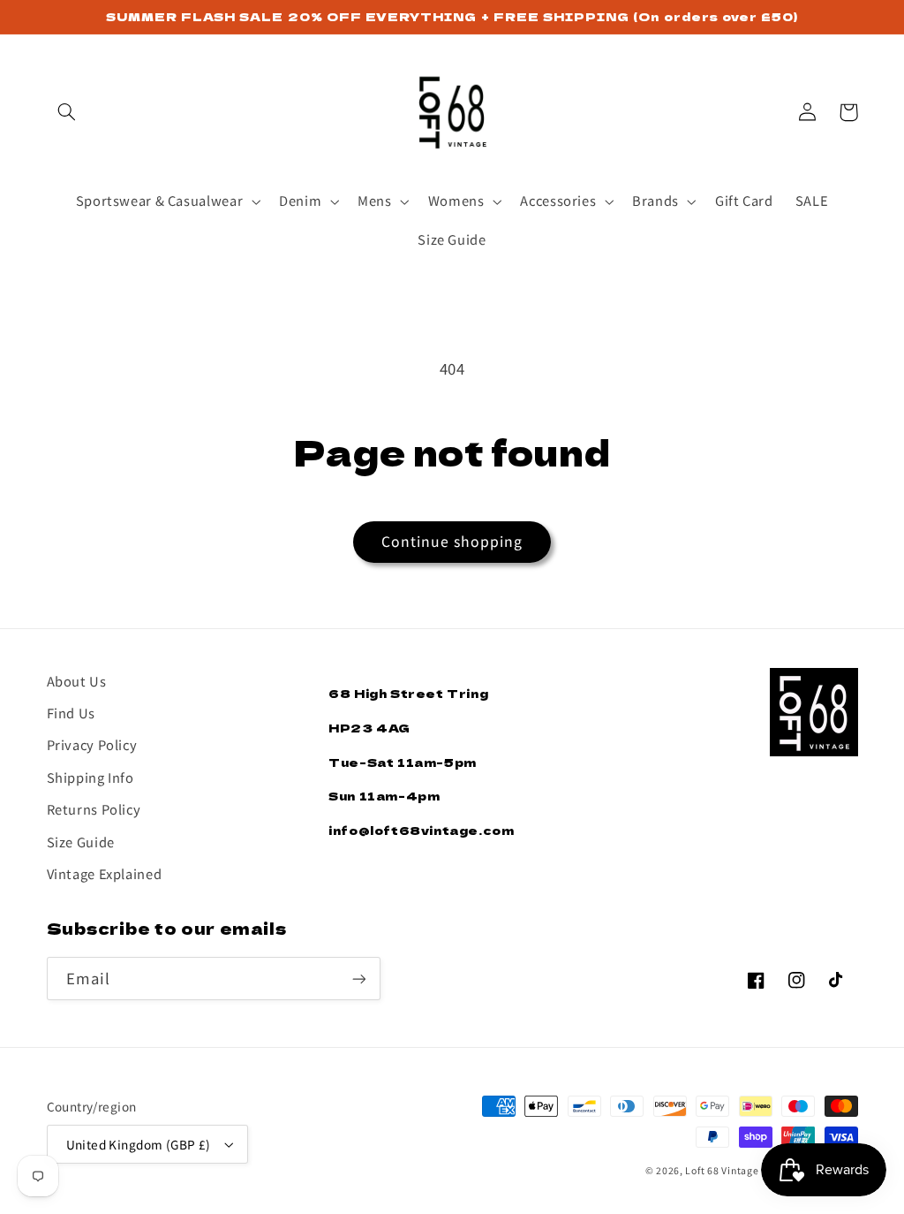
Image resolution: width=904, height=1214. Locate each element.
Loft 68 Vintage (721, 1170)
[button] (67, 112)
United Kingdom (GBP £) (138, 1144)
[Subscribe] (358, 978)
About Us (77, 680)
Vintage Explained (104, 873)
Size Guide (81, 841)
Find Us (71, 712)
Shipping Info (90, 777)
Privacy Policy (92, 744)
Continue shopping (452, 541)
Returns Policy (94, 809)
